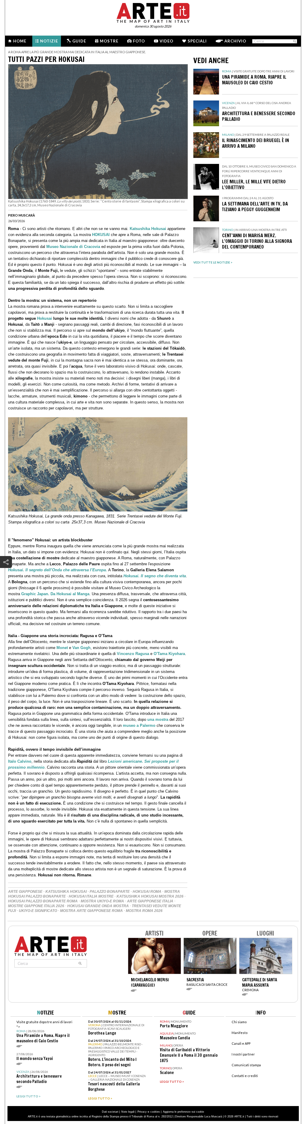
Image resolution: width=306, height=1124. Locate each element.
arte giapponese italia (150, 901)
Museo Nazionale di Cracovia (73, 246)
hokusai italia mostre (91, 896)
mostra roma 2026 (144, 911)
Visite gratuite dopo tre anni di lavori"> (44, 1032)
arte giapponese (25, 892)
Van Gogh (81, 647)
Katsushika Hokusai (148, 228)
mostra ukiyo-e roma (102, 901)
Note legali (127, 1111)
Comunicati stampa (246, 1065)
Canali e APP (241, 1043)
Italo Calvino (19, 761)
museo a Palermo (139, 725)
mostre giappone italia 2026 (36, 906)
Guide (79, 41)
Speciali (197, 41)
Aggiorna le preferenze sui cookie (183, 1111)
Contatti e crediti (245, 1076)
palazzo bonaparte (110, 892)
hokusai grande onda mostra (98, 906)
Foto (139, 41)
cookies (155, 1111)
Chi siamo (239, 1022)
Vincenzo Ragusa (133, 653)
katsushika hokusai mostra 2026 (150, 896)
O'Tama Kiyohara (169, 653)
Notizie (49, 41)
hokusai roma (147, 892)
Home (19, 41)
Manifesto (239, 1033)
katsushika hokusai (66, 892)
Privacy (142, 1111)
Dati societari (110, 1111)
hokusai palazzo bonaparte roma (43, 901)
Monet (62, 647)
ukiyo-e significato (38, 911)
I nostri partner (243, 1054)
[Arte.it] (153, 12)
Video (166, 41)
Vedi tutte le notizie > (212, 262)
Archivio (235, 41)
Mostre (109, 41)
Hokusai (44, 318)
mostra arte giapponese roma (91, 911)
